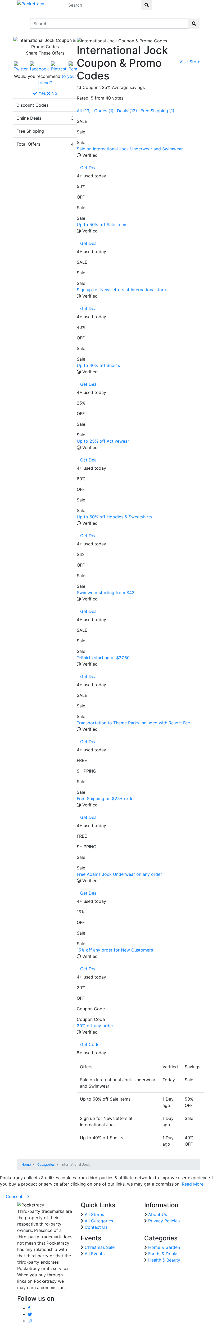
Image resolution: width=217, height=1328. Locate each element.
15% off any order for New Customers (115, 950)
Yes (41, 93)
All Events (95, 1253)
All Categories (99, 1220)
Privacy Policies (164, 1220)
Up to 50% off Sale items (102, 224)
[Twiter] (21, 66)
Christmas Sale (100, 1247)
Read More (193, 1184)
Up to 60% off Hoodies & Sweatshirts (114, 516)
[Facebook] (39, 66)
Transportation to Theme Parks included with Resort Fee (133, 722)
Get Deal (89, 167)
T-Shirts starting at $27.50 (103, 657)
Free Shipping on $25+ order (106, 798)
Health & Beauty (164, 1260)
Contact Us (96, 1227)
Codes (104, 110)
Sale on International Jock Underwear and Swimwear (130, 148)
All (84, 110)
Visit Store (189, 61)
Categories (46, 1165)
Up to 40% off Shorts (98, 365)
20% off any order (95, 1025)
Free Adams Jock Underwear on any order (119, 874)
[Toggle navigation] (20, 23)
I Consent (12, 1196)
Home (26, 1165)
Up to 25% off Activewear (103, 441)
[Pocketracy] (30, 3)
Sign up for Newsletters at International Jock (122, 289)
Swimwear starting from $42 (105, 592)
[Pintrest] (58, 66)
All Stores (94, 1214)
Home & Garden (164, 1247)
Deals (127, 110)
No (53, 93)
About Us (157, 1214)
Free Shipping (157, 110)
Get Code (90, 1044)
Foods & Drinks (163, 1253)
